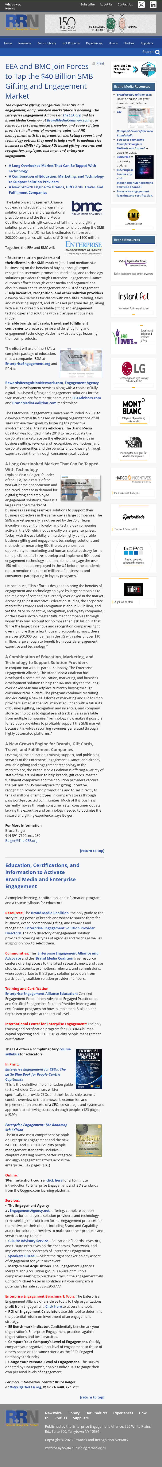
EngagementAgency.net (30, 1210)
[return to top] (92, 850)
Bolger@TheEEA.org (25, 1387)
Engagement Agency (82, 382)
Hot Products (71, 43)
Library (74, 1413)
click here (54, 1180)
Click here (53, 1306)
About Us (106, 4)
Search (148, 51)
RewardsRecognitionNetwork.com (34, 382)
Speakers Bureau (22, 1256)
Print (100, 63)
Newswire (24, 43)
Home (8, 43)
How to (113, 43)
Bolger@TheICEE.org (21, 840)
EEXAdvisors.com (86, 398)
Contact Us (125, 4)
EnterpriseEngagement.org (27, 363)
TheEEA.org (72, 115)
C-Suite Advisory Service (28, 1241)
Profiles (129, 43)
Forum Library (47, 43)
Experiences (94, 43)
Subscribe (88, 4)
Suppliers (147, 43)
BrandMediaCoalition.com (68, 120)
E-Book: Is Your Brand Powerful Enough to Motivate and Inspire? (131, 144)
